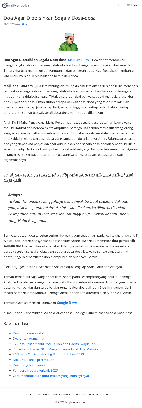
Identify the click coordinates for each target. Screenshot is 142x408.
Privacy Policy (62, 394)
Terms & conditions (86, 394)
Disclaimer (43, 394)
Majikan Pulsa (78, 60)
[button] (118, 5)
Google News (67, 303)
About (29, 394)
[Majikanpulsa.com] (15, 5)
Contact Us (110, 394)
